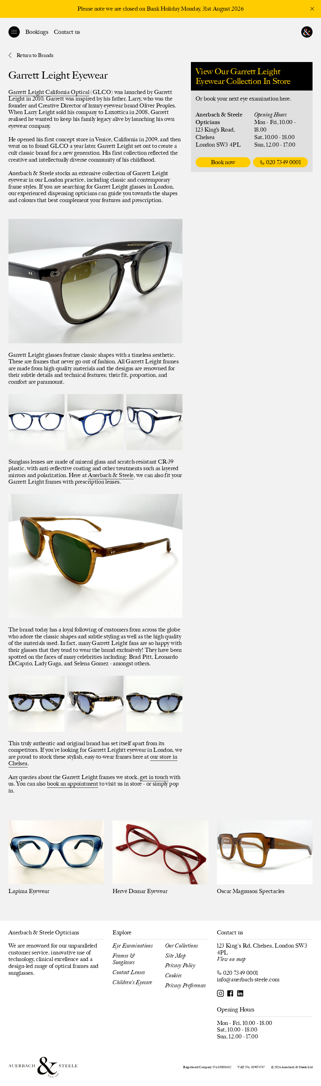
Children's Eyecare (132, 982)
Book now (223, 162)
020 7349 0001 (283, 162)
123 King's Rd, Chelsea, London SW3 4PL (262, 949)
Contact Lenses (129, 972)
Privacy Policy (180, 965)
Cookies (173, 975)
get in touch (154, 777)
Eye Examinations (133, 945)
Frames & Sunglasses (123, 959)
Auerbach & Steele (111, 475)
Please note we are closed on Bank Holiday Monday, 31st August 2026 (160, 8)
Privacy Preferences (185, 985)
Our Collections (181, 945)
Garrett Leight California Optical (48, 92)
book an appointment (72, 783)
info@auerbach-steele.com (248, 979)
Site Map (175, 955)
